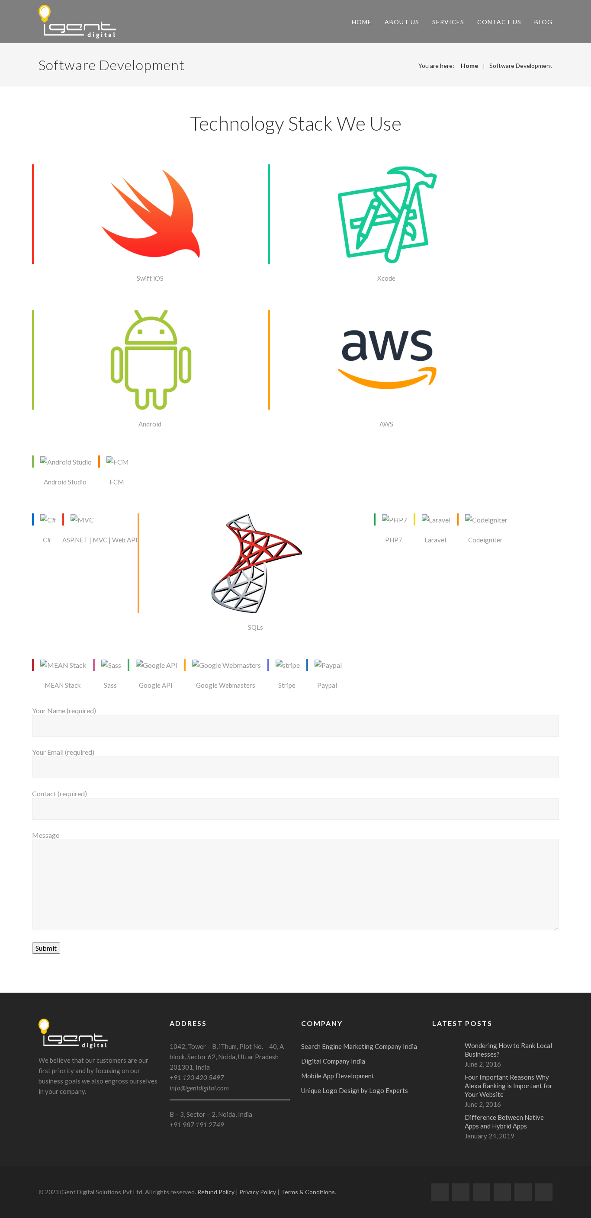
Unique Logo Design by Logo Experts (354, 1090)
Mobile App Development (337, 1076)
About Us (402, 22)
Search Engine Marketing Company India (359, 1046)
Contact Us (499, 22)
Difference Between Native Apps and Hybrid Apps (504, 1121)
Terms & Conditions (308, 1192)
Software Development (520, 65)
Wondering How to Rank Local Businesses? (508, 1050)
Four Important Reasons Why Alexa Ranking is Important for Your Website (508, 1085)
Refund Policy (215, 1192)
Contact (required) (59, 793)
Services (448, 22)
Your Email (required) (63, 752)
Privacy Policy (257, 1192)
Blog (543, 22)
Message (45, 835)
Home (362, 22)
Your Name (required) (64, 710)
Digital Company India (333, 1061)
